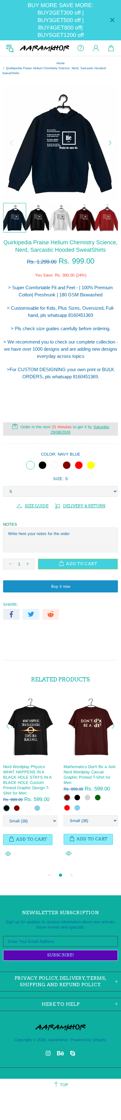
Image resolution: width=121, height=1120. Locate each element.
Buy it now (60, 586)
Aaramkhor (44, 48)
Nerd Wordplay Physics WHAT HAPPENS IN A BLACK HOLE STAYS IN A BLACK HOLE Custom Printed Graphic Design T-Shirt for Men (27, 779)
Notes (10, 524)
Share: (10, 604)
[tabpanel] (30, 782)
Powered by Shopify (88, 1039)
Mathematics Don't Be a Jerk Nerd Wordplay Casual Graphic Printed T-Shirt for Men (90, 774)
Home (60, 63)
